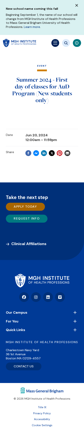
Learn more (32, 27)
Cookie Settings (42, 425)
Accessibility (42, 419)
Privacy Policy (42, 413)
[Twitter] (52, 153)
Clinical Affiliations (28, 243)
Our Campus (16, 312)
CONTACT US (24, 366)
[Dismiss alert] (76, 5)
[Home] (42, 281)
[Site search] (66, 43)
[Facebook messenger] (36, 153)
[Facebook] (28, 153)
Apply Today (25, 206)
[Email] (67, 153)
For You (12, 321)
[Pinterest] (60, 153)
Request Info (27, 218)
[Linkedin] (44, 153)
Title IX (42, 407)
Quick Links (15, 330)
